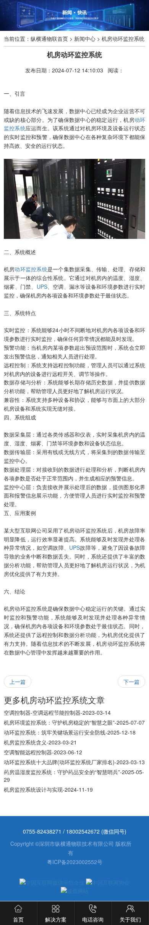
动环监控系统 (31, 269)
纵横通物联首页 (49, 38)
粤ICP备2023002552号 (74, 862)
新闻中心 (85, 38)
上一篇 (18, 681)
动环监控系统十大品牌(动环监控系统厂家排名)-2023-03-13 (74, 762)
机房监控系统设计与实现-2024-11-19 (48, 789)
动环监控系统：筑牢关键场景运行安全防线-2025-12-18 (70, 732)
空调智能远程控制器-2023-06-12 (43, 752)
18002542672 (83, 831)
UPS (42, 286)
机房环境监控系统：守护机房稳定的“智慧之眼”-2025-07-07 (74, 722)
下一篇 (131, 681)
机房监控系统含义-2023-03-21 (40, 742)
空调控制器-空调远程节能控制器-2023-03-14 (57, 712)
